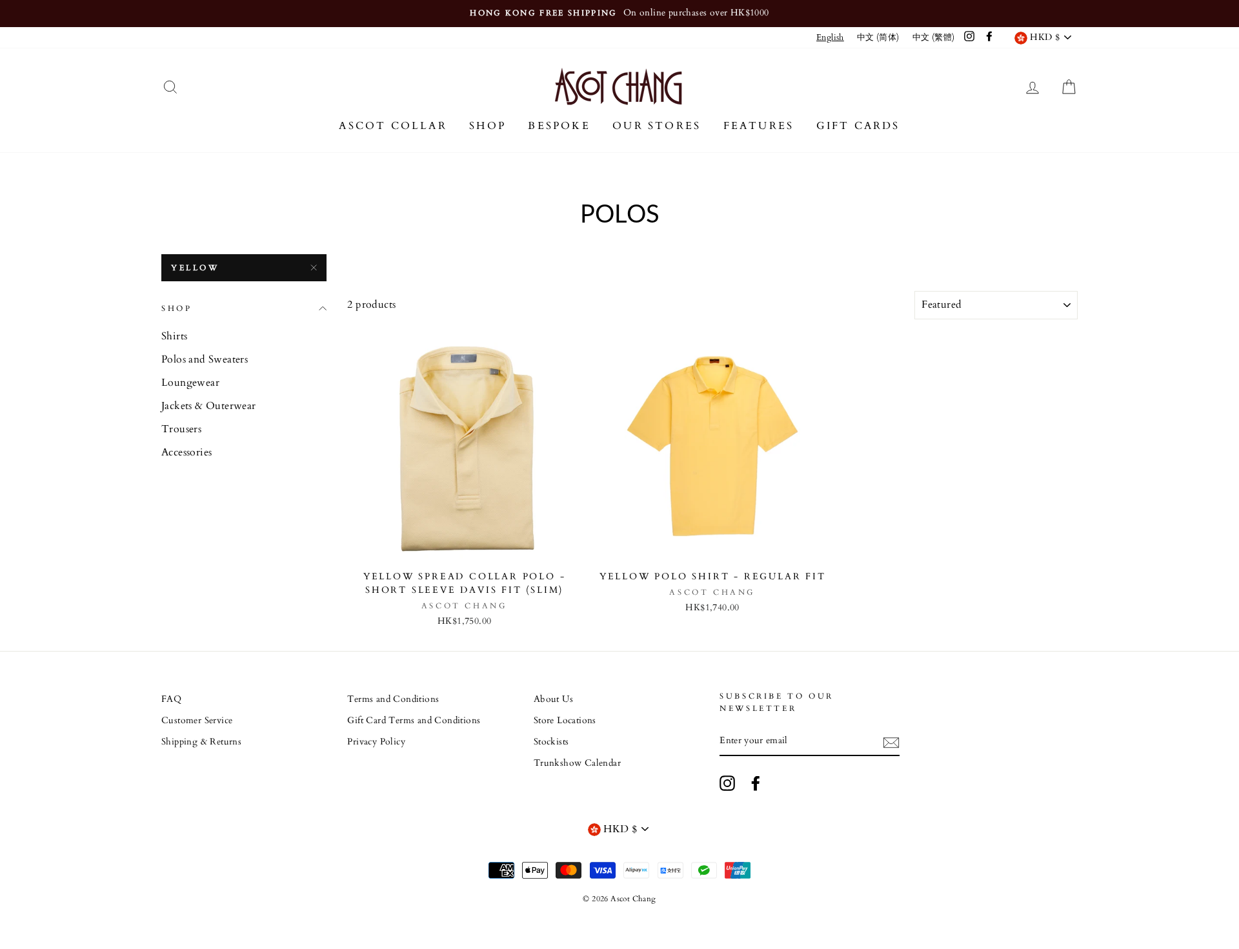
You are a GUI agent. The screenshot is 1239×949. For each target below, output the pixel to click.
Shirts (174, 336)
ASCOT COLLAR (393, 126)
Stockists (551, 742)
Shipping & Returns (201, 742)
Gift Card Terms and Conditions (413, 720)
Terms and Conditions (393, 699)
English (830, 37)
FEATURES (758, 126)
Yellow (195, 268)
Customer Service (196, 720)
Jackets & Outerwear (208, 406)
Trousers (181, 429)
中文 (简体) (878, 37)
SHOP (487, 126)
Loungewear (190, 382)
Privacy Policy (376, 742)
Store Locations (565, 720)
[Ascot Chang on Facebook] (755, 783)
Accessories (186, 452)
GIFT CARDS (858, 126)
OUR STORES (656, 126)
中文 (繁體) (933, 37)
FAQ (171, 699)
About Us (553, 699)
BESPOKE (559, 126)
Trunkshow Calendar (577, 763)
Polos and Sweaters (204, 359)
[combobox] (830, 37)
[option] (619, 13)
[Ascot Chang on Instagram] (727, 783)
